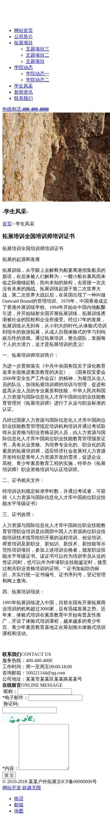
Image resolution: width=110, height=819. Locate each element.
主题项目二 (37, 55)
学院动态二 (37, 79)
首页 (7, 223)
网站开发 (11, 787)
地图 (18, 810)
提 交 (9, 775)
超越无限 (31, 787)
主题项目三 (37, 48)
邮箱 (18, 804)
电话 (18, 798)
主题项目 (35, 61)
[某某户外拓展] (42, 20)
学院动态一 (37, 73)
